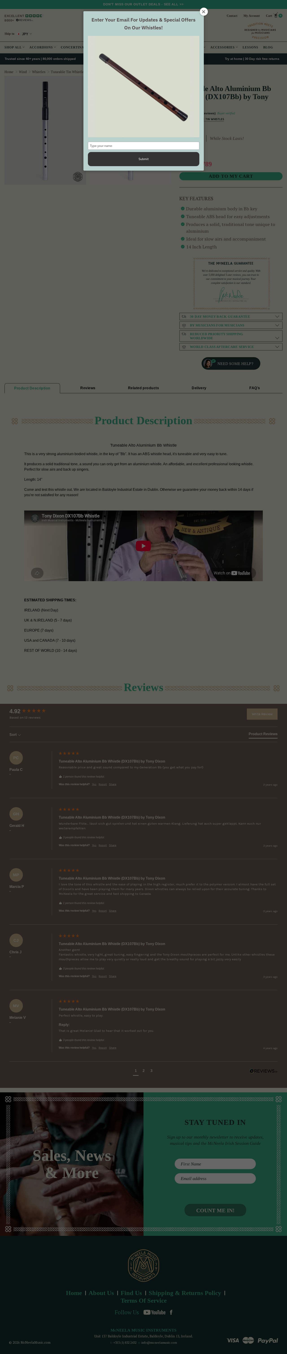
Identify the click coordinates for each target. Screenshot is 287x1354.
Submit (144, 159)
